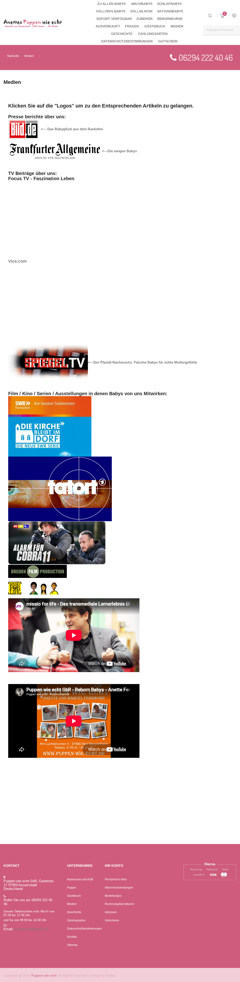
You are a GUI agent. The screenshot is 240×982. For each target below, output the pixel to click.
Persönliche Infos (116, 879)
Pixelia (110, 975)
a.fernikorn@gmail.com (31, 929)
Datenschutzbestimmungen (84, 928)
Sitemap (72, 945)
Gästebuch (74, 895)
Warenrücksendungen (119, 887)
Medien (72, 904)
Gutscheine (112, 920)
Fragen (71, 887)
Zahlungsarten (76, 920)
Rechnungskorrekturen (119, 904)
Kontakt (72, 936)
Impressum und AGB (80, 879)
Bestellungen (113, 895)
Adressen (111, 912)
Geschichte (74, 912)
